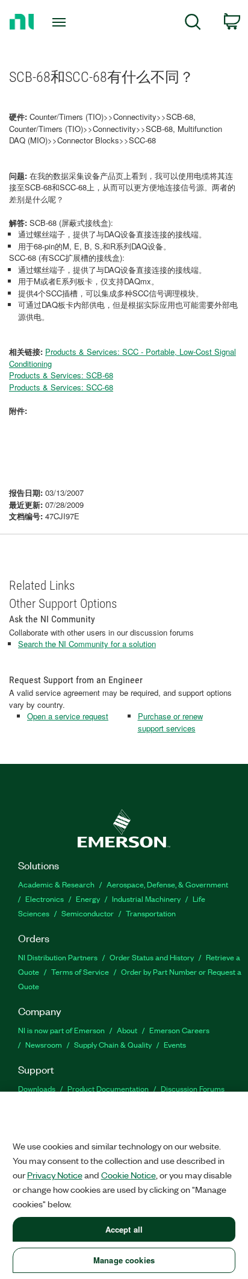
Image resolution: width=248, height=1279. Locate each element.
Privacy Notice (54, 1175)
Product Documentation (108, 1088)
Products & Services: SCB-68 (61, 375)
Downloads (36, 1088)
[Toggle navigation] (61, 22)
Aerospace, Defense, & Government (167, 884)
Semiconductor (87, 913)
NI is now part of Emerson (61, 1030)
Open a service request (67, 716)
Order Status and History (152, 957)
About (127, 1030)
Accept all (124, 1229)
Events (175, 1044)
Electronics (44, 898)
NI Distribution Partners (58, 957)
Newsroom (43, 1044)
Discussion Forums (193, 1088)
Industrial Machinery (146, 898)
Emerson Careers (179, 1030)
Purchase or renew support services (170, 722)
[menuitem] (193, 24)
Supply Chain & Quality (113, 1044)
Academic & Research (56, 884)
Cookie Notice (128, 1175)
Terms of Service (80, 971)
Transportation (151, 913)
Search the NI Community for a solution (87, 643)
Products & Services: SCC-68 (61, 387)
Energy (88, 898)
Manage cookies (124, 1260)
